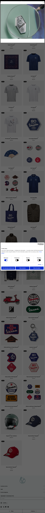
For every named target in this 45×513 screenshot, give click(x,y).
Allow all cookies (36, 268)
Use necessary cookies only (8, 268)
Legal (2, 489)
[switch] (17, 260)
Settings (39, 264)
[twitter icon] (4, 507)
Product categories (4, 492)
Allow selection (22, 268)
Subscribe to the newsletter (7, 495)
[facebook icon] (6, 507)
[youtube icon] (2, 507)
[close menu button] (43, 2)
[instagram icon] (8, 507)
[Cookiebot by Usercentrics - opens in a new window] (38, 244)
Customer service (4, 486)
